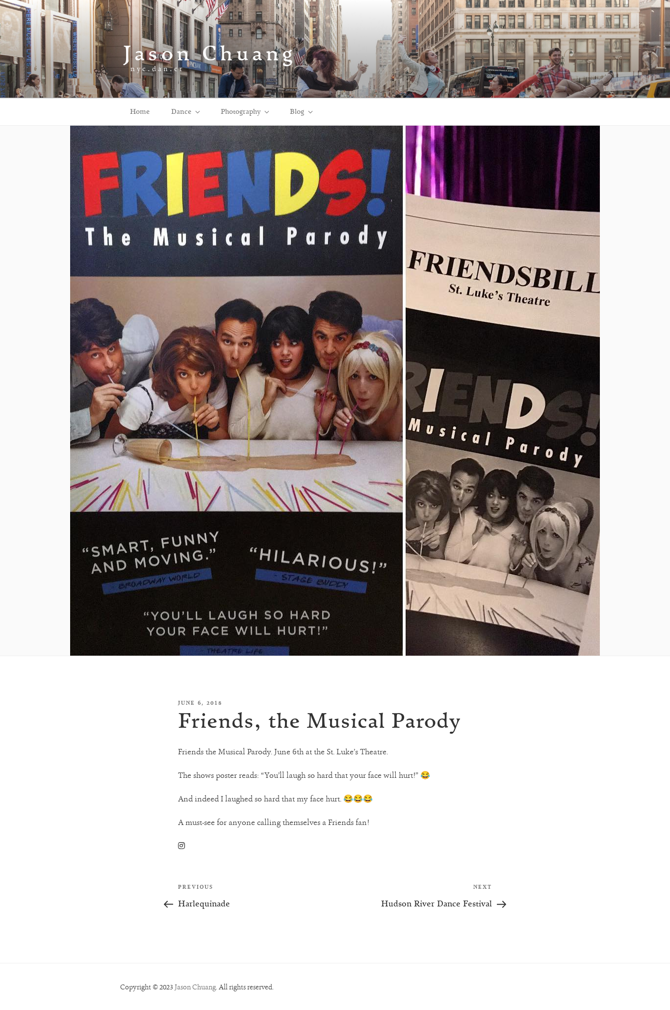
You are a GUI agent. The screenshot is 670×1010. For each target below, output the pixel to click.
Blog (297, 111)
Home (140, 111)
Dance (181, 111)
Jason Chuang (209, 53)
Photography (240, 111)
